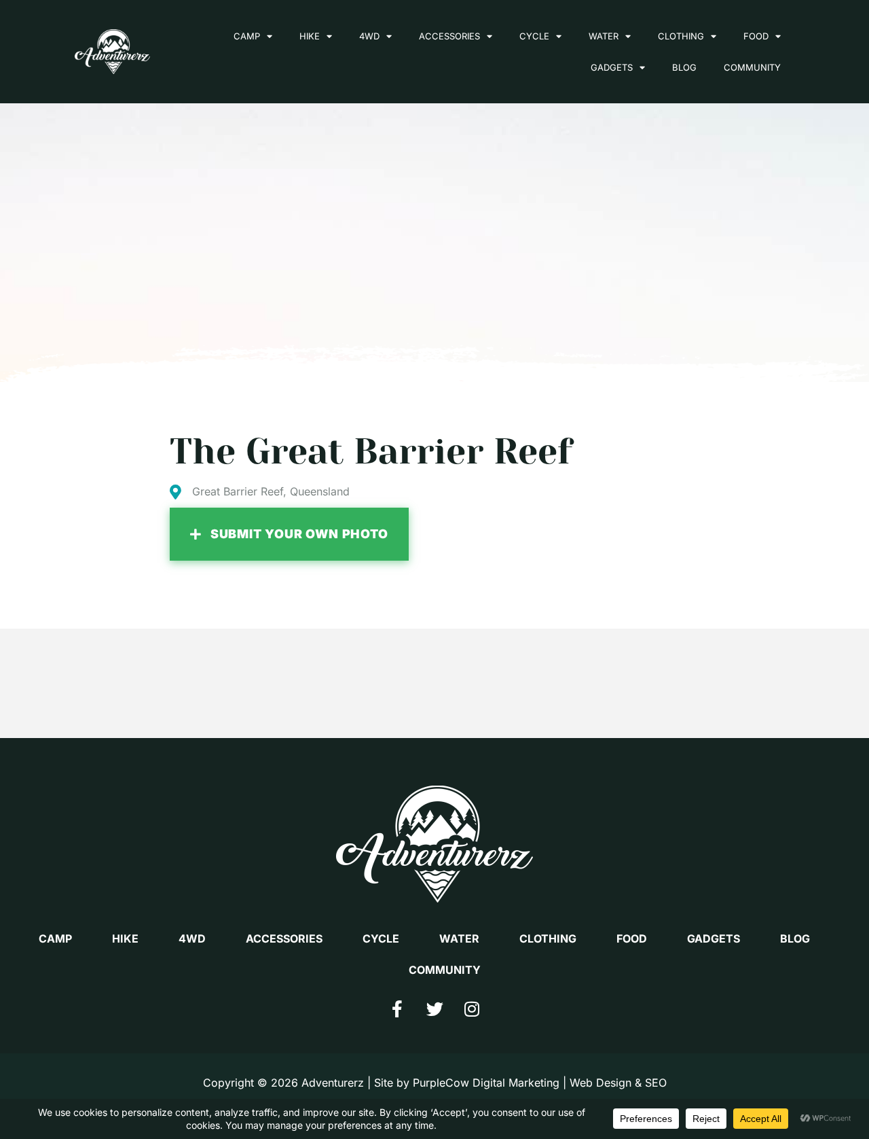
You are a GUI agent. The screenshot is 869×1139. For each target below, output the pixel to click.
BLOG (684, 67)
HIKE (309, 36)
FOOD (756, 36)
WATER (603, 36)
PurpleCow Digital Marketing (486, 1082)
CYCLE (534, 36)
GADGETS (612, 67)
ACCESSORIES (449, 36)
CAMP (247, 36)
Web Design (600, 1082)
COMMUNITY (752, 67)
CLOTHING (681, 36)
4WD (369, 36)
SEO (656, 1082)
